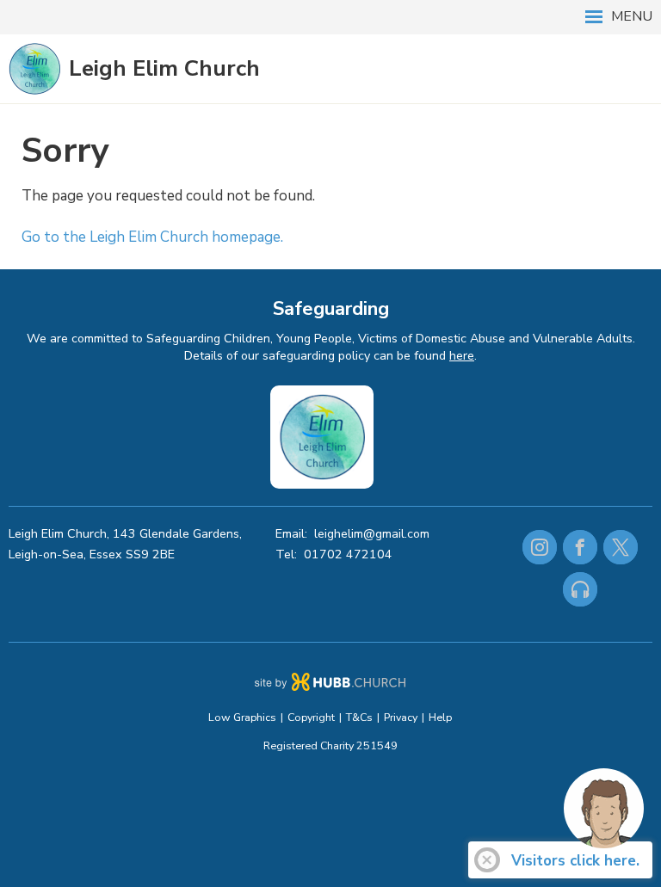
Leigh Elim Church (164, 68)
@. (371, 534)
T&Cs (359, 717)
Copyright (311, 717)
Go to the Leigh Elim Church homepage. (152, 237)
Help (440, 717)
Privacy (400, 717)
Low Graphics (242, 717)
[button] (330, 17)
